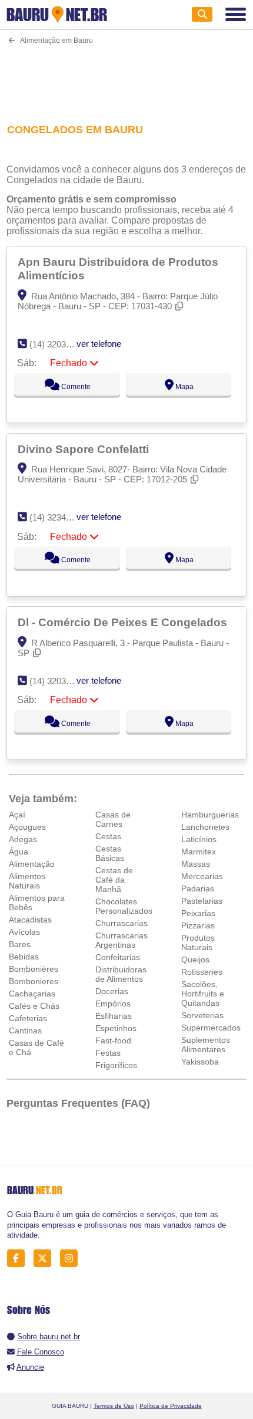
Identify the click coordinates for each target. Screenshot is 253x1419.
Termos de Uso (114, 1406)
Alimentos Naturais (27, 880)
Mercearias (202, 876)
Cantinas (25, 1030)
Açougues (27, 827)
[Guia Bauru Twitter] (46, 1258)
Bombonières (33, 969)
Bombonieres (33, 981)
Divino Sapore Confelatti (85, 448)
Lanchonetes (205, 827)
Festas (108, 1053)
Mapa (184, 387)
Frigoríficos (116, 1065)
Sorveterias (202, 1015)
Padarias (197, 888)
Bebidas (24, 956)
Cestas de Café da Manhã (114, 880)
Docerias (111, 991)
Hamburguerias (210, 814)
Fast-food (113, 1040)
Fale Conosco (40, 1351)
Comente (75, 387)
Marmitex (198, 851)
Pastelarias (201, 901)
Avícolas (24, 932)
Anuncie (30, 1367)
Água (18, 851)
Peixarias (198, 913)
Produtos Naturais (198, 942)
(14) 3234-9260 (58, 517)
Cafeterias (28, 1018)
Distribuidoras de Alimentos (121, 974)
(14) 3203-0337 (58, 681)
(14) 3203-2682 (58, 344)
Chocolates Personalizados (123, 906)
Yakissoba (200, 1061)
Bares (20, 944)
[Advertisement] (126, 76)
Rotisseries (201, 972)
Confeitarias (117, 957)
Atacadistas (30, 919)
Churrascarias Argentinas (121, 940)
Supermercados (211, 1027)
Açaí (17, 814)
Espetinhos (116, 1028)
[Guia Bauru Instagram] (72, 1258)
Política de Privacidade (170, 1406)
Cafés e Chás (34, 1006)
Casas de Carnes (113, 819)
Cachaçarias (32, 993)
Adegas (23, 839)
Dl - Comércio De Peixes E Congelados (124, 622)
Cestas (108, 836)
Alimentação (32, 864)
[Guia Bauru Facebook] (19, 1258)
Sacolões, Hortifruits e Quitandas (202, 993)
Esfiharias (113, 1016)
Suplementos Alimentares (205, 1044)
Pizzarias (198, 925)
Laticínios (199, 839)
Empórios (113, 1003)
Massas (195, 864)
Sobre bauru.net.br (48, 1336)
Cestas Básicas (109, 853)
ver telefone (98, 344)
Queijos (195, 959)
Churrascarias (121, 923)
